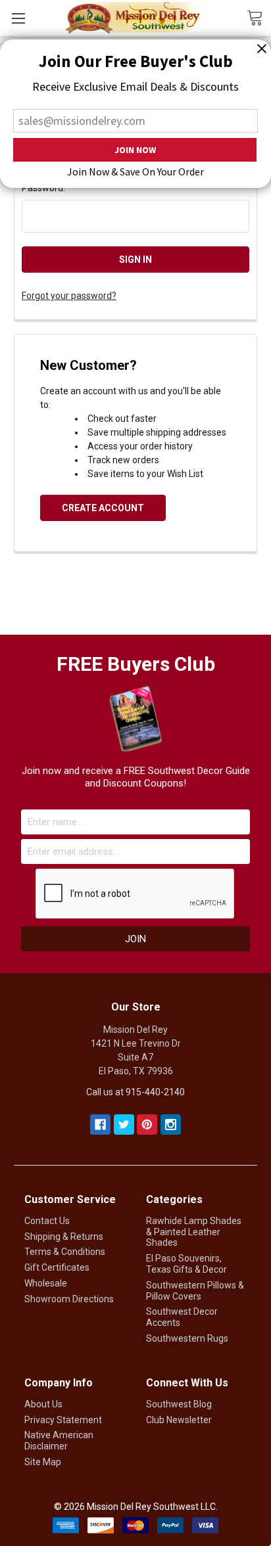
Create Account (103, 508)
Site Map (42, 1462)
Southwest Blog (179, 1404)
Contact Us (47, 1221)
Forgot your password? (69, 295)
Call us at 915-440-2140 (135, 1092)
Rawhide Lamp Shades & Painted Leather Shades (193, 1232)
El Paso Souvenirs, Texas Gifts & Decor (186, 1264)
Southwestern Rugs (187, 1338)
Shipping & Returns (63, 1236)
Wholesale (45, 1283)
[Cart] (259, 17)
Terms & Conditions (64, 1251)
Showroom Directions (69, 1299)
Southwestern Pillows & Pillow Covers (195, 1291)
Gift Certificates (56, 1267)
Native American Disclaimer (58, 1440)
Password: (43, 188)
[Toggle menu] (18, 18)
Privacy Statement (63, 1420)
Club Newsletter (179, 1420)
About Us (43, 1404)
